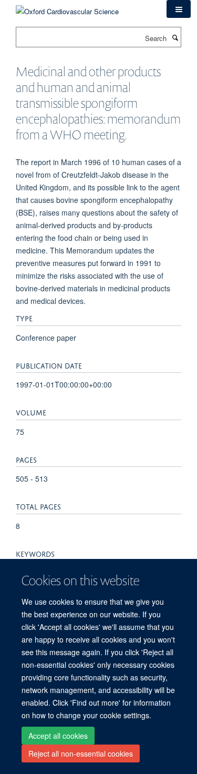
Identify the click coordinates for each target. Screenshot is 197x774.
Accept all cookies (58, 735)
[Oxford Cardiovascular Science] (67, 8)
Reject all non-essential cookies (80, 753)
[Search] (175, 37)
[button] (179, 9)
